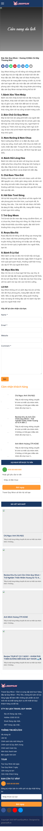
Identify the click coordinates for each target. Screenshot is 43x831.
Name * (4, 315)
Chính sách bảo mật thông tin (12, 741)
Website (4, 335)
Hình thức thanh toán (9, 751)
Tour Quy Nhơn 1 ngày (9, 767)
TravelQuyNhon (22, 820)
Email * (4, 325)
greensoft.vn (6, 823)
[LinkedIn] (7, 66)
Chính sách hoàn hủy (9, 748)
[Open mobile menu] (2, 3)
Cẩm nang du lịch (7, 770)
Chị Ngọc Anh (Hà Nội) (25, 395)
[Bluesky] (27, 66)
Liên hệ (4, 738)
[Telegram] (19, 66)
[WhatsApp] (11, 66)
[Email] (31, 66)
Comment (6, 346)
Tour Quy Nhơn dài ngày (10, 764)
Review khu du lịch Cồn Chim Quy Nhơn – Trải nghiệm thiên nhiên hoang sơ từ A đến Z (26, 419)
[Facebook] (3, 66)
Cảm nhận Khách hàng (9, 774)
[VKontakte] (23, 66)
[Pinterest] (15, 66)
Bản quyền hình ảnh (8, 755)
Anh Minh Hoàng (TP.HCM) (27, 444)
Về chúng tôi (5, 734)
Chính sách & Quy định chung (12, 744)
